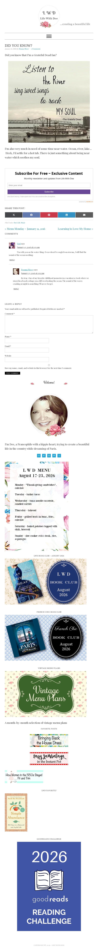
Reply (12, 260)
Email (8, 346)
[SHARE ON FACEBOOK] (31, 215)
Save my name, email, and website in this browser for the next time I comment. (38, 368)
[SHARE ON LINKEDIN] (66, 215)
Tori (19, 244)
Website (8, 356)
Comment (10, 314)
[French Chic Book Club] (46, 662)
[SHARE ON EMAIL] (84, 215)
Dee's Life (17, 223)
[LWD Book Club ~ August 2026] (46, 606)
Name (8, 336)
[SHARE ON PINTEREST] (49, 215)
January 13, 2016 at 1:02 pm (32, 273)
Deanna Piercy (27, 270)
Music (23, 223)
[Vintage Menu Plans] (46, 718)
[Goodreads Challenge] (49, 886)
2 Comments (35, 49)
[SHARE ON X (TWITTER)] (13, 215)
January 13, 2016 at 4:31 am (28, 247)
